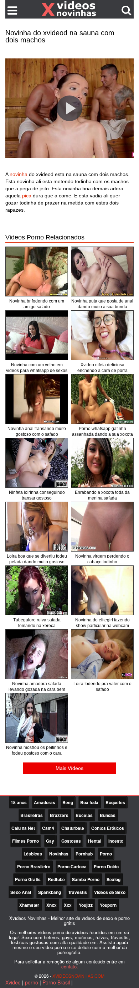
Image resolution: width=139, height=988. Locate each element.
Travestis (77, 892)
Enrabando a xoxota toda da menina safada (102, 495)
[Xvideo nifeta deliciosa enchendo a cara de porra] (102, 335)
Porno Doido (106, 866)
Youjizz (86, 905)
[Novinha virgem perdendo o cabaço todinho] (102, 526)
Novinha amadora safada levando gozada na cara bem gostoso (37, 689)
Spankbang (49, 892)
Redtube (56, 879)
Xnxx (51, 905)
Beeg (67, 802)
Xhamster (29, 905)
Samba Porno (85, 879)
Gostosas (71, 841)
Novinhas (58, 853)
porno (31, 982)
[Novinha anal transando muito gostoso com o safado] (37, 399)
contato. (69, 966)
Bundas (107, 815)
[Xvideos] (69, 8)
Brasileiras (31, 815)
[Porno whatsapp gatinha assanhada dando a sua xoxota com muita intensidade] (102, 399)
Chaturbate (72, 828)
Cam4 (48, 828)
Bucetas (84, 815)
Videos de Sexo (109, 892)
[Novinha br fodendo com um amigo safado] (37, 271)
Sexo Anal (20, 892)
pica (26, 195)
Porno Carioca (72, 866)
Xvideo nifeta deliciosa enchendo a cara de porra (102, 367)
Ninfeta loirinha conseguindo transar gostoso (37, 495)
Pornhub (84, 853)
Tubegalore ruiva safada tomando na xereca (37, 622)
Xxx (68, 905)
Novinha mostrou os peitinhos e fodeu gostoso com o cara (36, 750)
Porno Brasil (56, 982)
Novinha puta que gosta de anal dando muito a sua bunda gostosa (102, 307)
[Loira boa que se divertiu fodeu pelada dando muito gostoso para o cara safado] (37, 526)
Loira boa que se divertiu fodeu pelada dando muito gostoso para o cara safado (37, 562)
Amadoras (44, 802)
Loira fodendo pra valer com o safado (102, 686)
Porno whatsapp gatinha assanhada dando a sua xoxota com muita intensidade (102, 434)
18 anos (19, 802)
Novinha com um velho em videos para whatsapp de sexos (36, 367)
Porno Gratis (28, 879)
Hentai (94, 841)
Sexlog (113, 879)
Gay (50, 841)
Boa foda (89, 802)
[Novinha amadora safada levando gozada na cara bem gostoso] (37, 654)
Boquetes (115, 802)
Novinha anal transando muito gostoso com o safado (36, 431)
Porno (106, 853)
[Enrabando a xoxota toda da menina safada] (102, 462)
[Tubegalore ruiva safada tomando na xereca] (37, 590)
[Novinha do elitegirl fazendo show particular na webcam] (102, 590)
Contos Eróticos (107, 828)
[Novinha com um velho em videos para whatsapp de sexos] (37, 335)
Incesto (115, 841)
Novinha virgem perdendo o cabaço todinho (102, 559)
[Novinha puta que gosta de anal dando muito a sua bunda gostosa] (102, 271)
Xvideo (13, 982)
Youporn (108, 905)
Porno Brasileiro (33, 866)
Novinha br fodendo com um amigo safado (36, 304)
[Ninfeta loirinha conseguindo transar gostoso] (37, 462)
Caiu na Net (23, 828)
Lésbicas (33, 853)
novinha (18, 174)
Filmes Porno (25, 841)
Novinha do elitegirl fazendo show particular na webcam (102, 622)
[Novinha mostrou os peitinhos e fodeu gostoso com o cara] (37, 718)
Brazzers (59, 815)
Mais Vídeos (69, 768)
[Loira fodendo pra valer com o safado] (102, 654)
